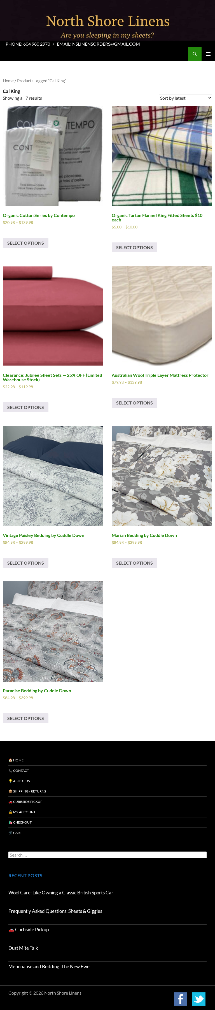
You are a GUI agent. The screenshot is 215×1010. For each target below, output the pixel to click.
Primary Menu (208, 54)
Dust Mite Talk (23, 948)
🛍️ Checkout (20, 822)
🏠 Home (16, 760)
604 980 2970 (36, 43)
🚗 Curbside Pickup (25, 801)
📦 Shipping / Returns (27, 791)
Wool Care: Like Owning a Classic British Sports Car (60, 893)
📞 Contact (18, 770)
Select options (25, 243)
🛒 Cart (15, 833)
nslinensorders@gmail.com (106, 43)
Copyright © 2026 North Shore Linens (44, 992)
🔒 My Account (22, 812)
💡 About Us (19, 781)
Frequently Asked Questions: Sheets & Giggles (55, 911)
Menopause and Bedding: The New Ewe (49, 966)
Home (8, 80)
